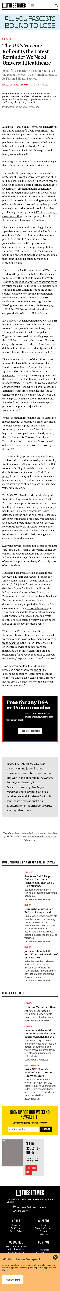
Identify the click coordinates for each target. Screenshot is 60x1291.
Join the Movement (13, 1279)
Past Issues (16, 1228)
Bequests (44, 1231)
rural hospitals (37, 608)
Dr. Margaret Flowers (25, 576)
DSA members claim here (30, 731)
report (5, 476)
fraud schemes (10, 642)
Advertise (44, 1234)
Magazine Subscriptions (16, 1246)
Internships (44, 1250)
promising (49, 421)
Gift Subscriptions (16, 1249)
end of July (40, 669)
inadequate (8, 375)
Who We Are (16, 1225)
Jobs (44, 1247)
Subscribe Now (31, 1170)
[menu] (32, 6)
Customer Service (16, 1252)
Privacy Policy (16, 1231)
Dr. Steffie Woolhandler (15, 495)
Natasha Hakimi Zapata (15, 84)
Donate (44, 1225)
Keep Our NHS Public (33, 386)
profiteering (9, 654)
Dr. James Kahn (11, 456)
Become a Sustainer (44, 1228)
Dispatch (7, 39)
